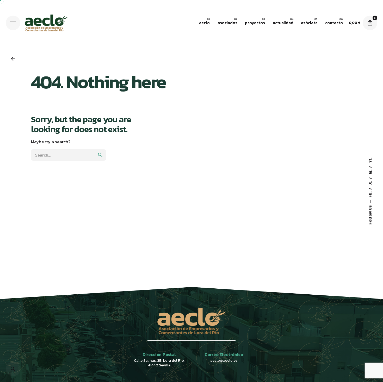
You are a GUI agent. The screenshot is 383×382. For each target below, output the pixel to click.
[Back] (13, 58)
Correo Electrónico (224, 354)
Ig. (370, 171)
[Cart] (370, 23)
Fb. (370, 194)
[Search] (13, 369)
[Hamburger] (13, 23)
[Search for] (68, 155)
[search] (100, 155)
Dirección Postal (159, 354)
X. (370, 182)
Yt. (370, 160)
